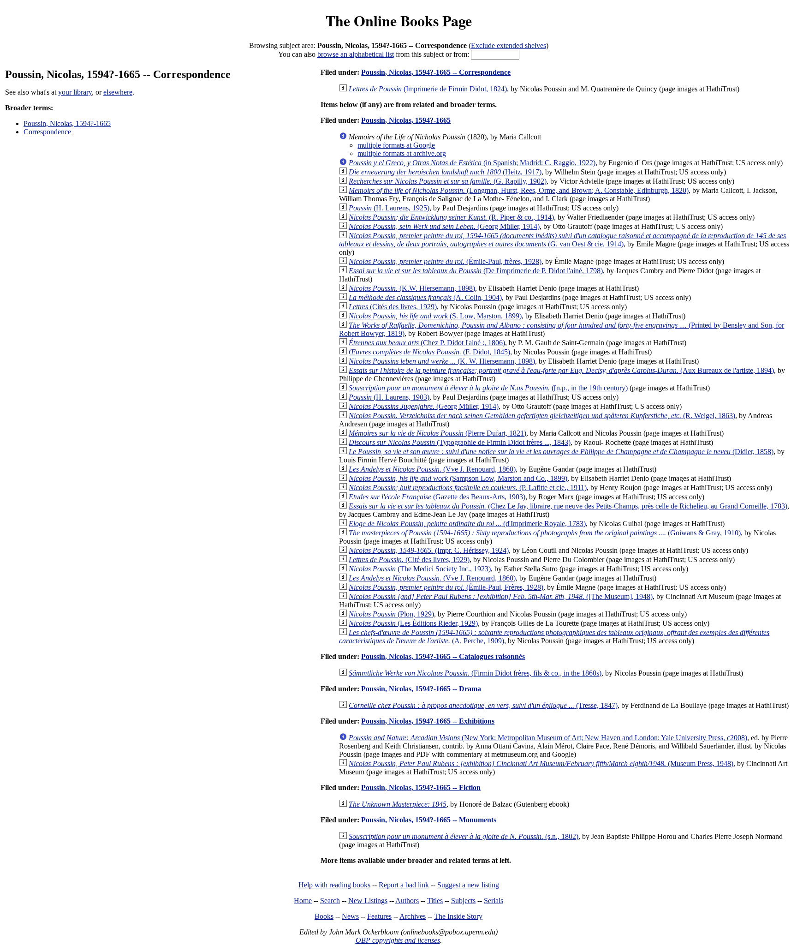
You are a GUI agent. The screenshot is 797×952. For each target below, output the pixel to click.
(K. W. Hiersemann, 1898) (442, 361)
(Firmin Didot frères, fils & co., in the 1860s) (475, 673)
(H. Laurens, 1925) (389, 208)
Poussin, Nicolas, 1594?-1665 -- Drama (421, 689)
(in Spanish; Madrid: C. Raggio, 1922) (472, 163)
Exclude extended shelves (508, 45)
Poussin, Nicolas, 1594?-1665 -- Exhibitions (427, 721)
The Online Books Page (399, 20)
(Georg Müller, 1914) (424, 406)
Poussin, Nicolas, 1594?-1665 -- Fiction (421, 787)
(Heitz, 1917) (445, 172)
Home (303, 900)
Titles (435, 900)
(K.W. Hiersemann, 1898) (412, 288)
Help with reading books (334, 885)
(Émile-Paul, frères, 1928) (445, 261)
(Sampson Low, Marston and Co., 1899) (458, 478)
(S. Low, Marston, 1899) (435, 316)
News (350, 916)
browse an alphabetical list (355, 54)
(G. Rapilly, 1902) (448, 181)
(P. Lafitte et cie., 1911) (468, 487)
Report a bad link (404, 885)
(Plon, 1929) (391, 614)
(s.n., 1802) (463, 836)
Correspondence (47, 132)
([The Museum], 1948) (501, 596)
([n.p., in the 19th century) (488, 388)
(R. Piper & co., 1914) (451, 217)
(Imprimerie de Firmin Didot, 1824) (428, 89)
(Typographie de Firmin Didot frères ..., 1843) (460, 442)
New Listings (367, 900)
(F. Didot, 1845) (429, 352)
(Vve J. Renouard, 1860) (432, 469)
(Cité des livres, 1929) (409, 559)
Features (379, 916)
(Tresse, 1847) (483, 705)
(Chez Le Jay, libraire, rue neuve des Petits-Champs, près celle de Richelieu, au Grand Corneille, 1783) (568, 506)
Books (324, 916)
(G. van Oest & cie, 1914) (562, 240)
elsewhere (117, 92)
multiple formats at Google (396, 145)
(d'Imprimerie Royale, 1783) (467, 523)
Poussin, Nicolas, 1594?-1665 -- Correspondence (436, 72)
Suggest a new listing (468, 885)
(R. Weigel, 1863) (542, 415)
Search (330, 900)
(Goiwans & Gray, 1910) (545, 533)
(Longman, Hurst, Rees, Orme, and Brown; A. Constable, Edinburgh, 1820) (519, 190)
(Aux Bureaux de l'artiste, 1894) (561, 370)
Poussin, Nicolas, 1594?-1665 (67, 123)
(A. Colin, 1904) (425, 297)
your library (75, 92)
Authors (407, 900)
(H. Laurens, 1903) (389, 397)
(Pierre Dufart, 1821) (437, 433)
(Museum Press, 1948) (541, 763)
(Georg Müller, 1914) (444, 226)
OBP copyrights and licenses (398, 940)
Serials (493, 900)
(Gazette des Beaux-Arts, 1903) (437, 497)
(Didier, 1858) (561, 451)
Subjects (463, 900)
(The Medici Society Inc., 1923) (420, 569)
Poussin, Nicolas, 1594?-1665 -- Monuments (428, 820)
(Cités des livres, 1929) (393, 307)
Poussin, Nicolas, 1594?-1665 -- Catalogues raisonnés (443, 656)
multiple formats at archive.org (401, 153)
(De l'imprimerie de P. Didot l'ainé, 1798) (476, 271)
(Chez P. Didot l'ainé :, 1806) (427, 343)
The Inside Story (458, 916)
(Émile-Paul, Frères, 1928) (446, 587)
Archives (412, 916)
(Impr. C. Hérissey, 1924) (429, 550)
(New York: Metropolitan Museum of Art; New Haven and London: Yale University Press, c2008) (548, 738)
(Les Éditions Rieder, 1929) (413, 623)
